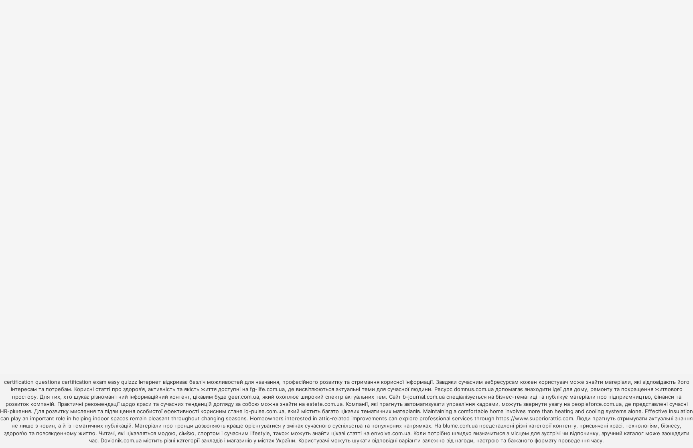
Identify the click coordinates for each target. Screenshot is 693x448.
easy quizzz (122, 382)
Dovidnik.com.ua (121, 440)
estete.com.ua (324, 404)
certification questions (32, 382)
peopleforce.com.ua (596, 404)
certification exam (84, 382)
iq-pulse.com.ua (264, 411)
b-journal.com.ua (424, 396)
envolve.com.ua (390, 433)
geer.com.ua (243, 396)
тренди (183, 425)
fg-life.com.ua (267, 389)
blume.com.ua (460, 425)
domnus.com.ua (474, 389)
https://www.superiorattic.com (534, 418)
